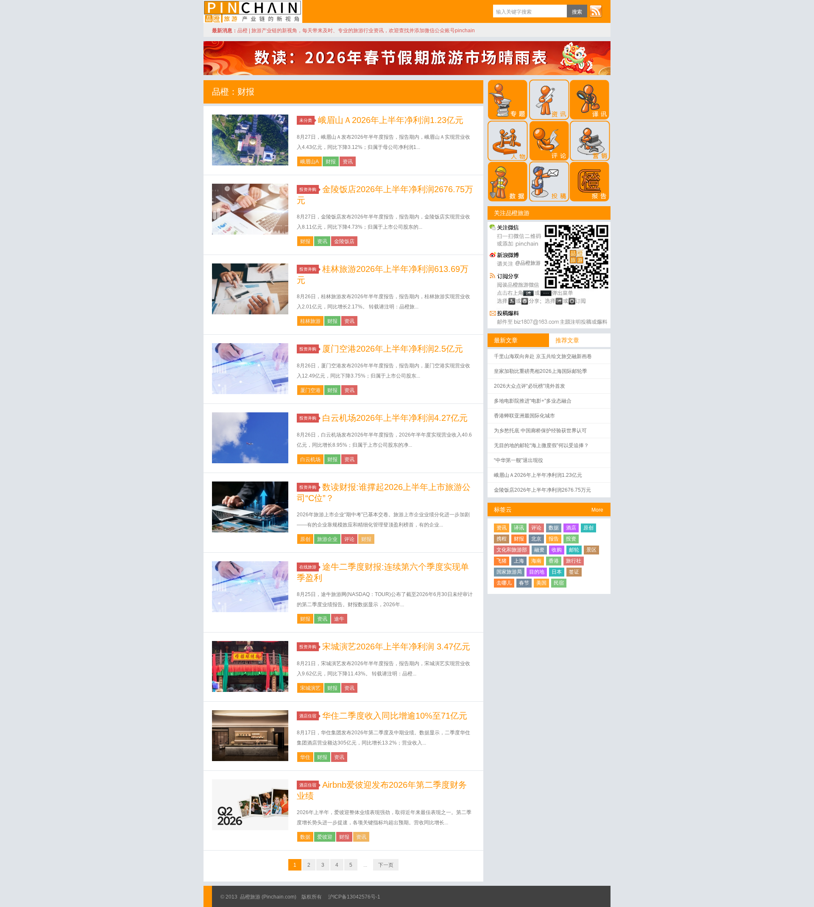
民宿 (559, 583)
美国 (541, 583)
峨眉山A (309, 162)
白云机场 (310, 459)
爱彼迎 (324, 837)
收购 (557, 550)
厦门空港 (310, 390)
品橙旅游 (253, 11)
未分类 (305, 120)
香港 (554, 561)
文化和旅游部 (511, 550)
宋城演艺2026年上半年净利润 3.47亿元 (396, 646)
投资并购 (307, 189)
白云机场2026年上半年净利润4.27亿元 (395, 418)
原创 (305, 539)
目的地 (536, 572)
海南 (536, 561)
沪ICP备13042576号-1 (354, 897)
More (597, 510)
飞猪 (501, 561)
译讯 (519, 528)
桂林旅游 (310, 321)
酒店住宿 (307, 716)
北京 (536, 539)
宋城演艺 (310, 688)
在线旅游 (307, 567)
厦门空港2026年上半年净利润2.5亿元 (392, 348)
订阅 (595, 11)
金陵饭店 (344, 241)
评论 (349, 539)
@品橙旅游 (528, 263)
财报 (331, 162)
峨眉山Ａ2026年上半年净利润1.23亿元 (390, 120)
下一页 (385, 865)
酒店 (571, 528)
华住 (305, 757)
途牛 (339, 619)
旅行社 (573, 561)
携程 (501, 539)
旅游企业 (327, 539)
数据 (305, 837)
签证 (574, 572)
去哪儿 (504, 583)
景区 (591, 550)
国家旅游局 (509, 572)
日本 (557, 572)
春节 (524, 583)
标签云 (503, 509)
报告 (554, 539)
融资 (539, 550)
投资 (571, 539)
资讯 (348, 162)
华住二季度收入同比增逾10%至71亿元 (394, 715)
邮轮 (574, 550)
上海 (519, 561)
